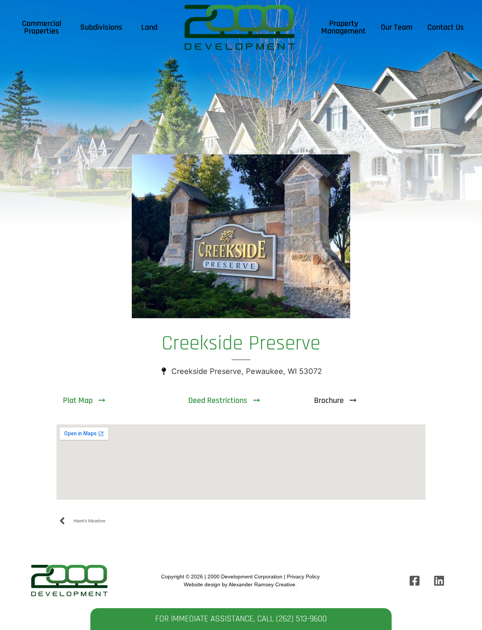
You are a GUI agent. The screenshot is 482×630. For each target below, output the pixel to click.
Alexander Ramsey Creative (262, 584)
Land (149, 27)
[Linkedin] (439, 580)
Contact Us (445, 27)
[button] (336, 400)
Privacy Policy (303, 577)
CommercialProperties (41, 27)
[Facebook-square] (414, 580)
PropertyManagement (343, 27)
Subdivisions (101, 27)
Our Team (396, 27)
